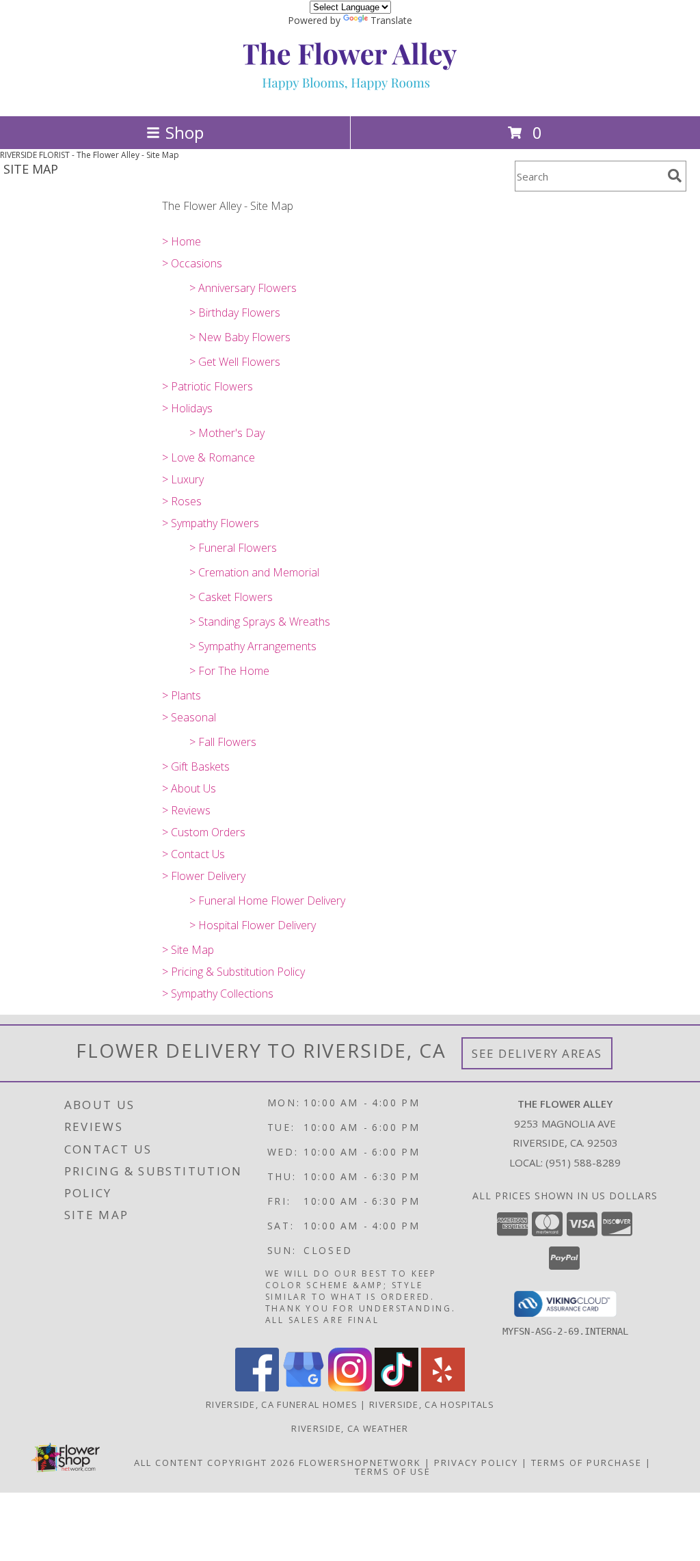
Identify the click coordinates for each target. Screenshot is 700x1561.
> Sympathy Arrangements (253, 646)
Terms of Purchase (586, 1462)
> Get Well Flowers (234, 361)
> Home (181, 241)
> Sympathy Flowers (210, 523)
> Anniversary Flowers (243, 287)
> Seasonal (189, 717)
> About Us (189, 788)
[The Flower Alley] (350, 96)
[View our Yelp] (443, 1387)
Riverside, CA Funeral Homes (282, 1404)
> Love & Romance (208, 457)
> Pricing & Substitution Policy (233, 971)
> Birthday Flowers (234, 312)
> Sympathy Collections (217, 993)
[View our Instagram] (350, 1387)
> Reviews (186, 810)
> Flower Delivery (203, 875)
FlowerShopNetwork (360, 1462)
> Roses (182, 501)
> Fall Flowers (222, 741)
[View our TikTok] (396, 1387)
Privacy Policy (476, 1462)
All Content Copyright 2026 (214, 1462)
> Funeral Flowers (233, 547)
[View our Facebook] (257, 1387)
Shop (184, 132)
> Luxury (183, 479)
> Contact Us (193, 854)
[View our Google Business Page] (303, 1387)
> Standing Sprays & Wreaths (259, 621)
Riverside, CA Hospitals (431, 1404)
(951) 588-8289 (583, 1162)
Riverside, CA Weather (349, 1428)
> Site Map (188, 949)
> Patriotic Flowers (207, 386)
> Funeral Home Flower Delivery (267, 900)
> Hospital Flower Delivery (252, 925)
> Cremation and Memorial (254, 572)
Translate (391, 20)
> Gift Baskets (196, 766)
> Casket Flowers (231, 596)
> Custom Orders (203, 832)
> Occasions (192, 263)
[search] (675, 175)
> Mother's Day (227, 432)
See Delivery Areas (537, 1053)
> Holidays (187, 408)
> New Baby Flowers (240, 337)
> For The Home (229, 670)
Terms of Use (393, 1471)
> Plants (181, 695)
